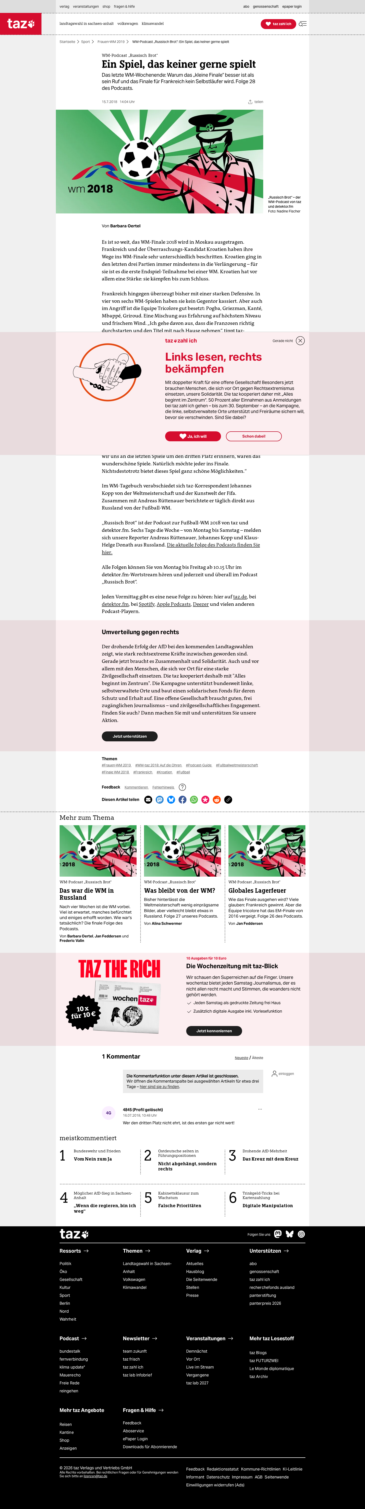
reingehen (69, 1391)
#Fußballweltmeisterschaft (237, 765)
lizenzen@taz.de (95, 1476)
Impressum (243, 1477)
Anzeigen (68, 1448)
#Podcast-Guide (199, 765)
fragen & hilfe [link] (124, 6)
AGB (259, 1477)
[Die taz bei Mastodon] (278, 1237)
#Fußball (183, 772)
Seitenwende (277, 1477)
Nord (64, 1311)
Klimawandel (134, 1287)
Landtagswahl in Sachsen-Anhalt (147, 1267)
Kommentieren (137, 787)
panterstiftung (263, 1295)
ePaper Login (135, 1438)
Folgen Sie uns (259, 1234)
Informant (195, 1477)
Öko (63, 1271)
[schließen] (300, 341)
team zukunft (135, 1351)
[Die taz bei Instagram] (301, 1237)
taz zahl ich (260, 1279)
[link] (88, 24)
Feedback (132, 1423)
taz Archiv (259, 1376)
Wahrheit (68, 1319)
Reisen (66, 1424)
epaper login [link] (292, 6)
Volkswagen (134, 1279)
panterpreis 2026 (265, 1303)
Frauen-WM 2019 (111, 41)
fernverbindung (74, 1359)
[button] (303, 24)
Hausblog (195, 1271)
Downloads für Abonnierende (150, 1446)
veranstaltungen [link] (86, 6)
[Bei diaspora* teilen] (205, 800)
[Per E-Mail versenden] (148, 800)
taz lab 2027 (197, 1383)
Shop (64, 1440)
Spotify (146, 604)
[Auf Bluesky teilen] (171, 800)
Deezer (201, 604)
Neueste (241, 1058)
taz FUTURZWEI (264, 1360)
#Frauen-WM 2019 (117, 765)
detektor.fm (115, 604)
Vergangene (197, 1375)
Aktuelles (194, 1263)
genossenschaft (264, 1271)
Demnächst (196, 1351)
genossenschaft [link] (266, 6)
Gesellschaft (71, 1279)
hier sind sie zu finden (159, 1086)
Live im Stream (200, 1367)
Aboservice (133, 1431)
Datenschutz (219, 1477)
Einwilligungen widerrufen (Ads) (215, 1485)
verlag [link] (64, 6)
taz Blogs (258, 1352)
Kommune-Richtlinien (261, 1469)
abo (253, 1263)
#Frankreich (143, 772)
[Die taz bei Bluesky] (290, 1237)
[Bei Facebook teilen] (182, 800)
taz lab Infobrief (137, 1375)
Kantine (67, 1432)
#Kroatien (165, 772)
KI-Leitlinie (292, 1469)
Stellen (192, 1287)
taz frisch (131, 1359)
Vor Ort (193, 1359)
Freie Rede (69, 1383)
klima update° (72, 1367)
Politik (65, 1263)
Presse (192, 1295)
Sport (85, 41)
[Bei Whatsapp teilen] (194, 800)
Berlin (65, 1303)
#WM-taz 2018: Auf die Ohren (158, 765)
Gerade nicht (283, 341)
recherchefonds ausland (272, 1287)
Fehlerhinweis (163, 787)
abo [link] (246, 6)
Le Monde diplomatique (272, 1368)
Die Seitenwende (201, 1279)
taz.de (240, 597)
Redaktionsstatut (223, 1469)
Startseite (67, 41)
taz (74, 1234)
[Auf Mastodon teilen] (160, 800)
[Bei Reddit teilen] (217, 800)
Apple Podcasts (174, 604)
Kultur (65, 1287)
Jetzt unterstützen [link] (130, 736)
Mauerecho (70, 1375)
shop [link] (106, 6)
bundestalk (70, 1351)
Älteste (257, 1058)
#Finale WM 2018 (116, 772)
